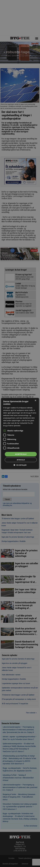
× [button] (35, 400)
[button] (20, 465)
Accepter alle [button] (20, 454)
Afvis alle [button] (21, 460)
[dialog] (20, 433)
